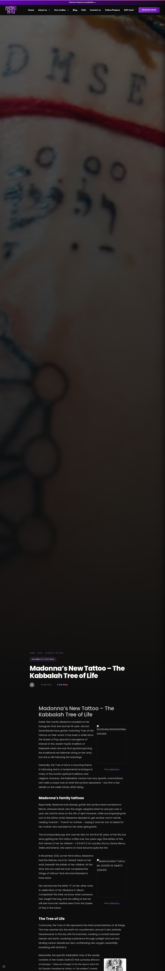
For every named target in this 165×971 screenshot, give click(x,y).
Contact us (95, 10)
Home (31, 10)
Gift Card (128, 10)
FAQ (83, 10)
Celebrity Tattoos (54, 653)
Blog (75, 10)
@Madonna (114, 769)
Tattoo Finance (112, 10)
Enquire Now (149, 10)
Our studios (60, 10)
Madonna (115, 903)
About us (42, 10)
